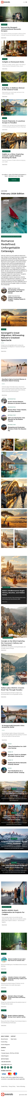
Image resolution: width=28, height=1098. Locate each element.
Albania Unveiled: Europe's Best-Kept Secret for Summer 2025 (17, 959)
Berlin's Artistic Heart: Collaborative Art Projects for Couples (13, 912)
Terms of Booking (21, 1086)
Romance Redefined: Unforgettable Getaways (10, 246)
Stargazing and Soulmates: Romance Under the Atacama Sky (17, 429)
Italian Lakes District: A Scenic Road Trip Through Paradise (12, 689)
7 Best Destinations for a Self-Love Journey (17, 747)
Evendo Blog (4, 1041)
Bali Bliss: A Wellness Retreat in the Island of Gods (13, 89)
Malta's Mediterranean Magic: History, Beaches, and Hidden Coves (13, 593)
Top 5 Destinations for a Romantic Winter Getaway (16, 771)
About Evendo (4, 1039)
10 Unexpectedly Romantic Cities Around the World (13, 726)
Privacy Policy (12, 1086)
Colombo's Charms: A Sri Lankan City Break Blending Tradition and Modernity (17, 979)
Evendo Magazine (5, 1044)
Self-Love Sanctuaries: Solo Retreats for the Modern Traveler (16, 419)
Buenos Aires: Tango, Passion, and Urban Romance (17, 410)
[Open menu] (26, 2)
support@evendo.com (6, 1064)
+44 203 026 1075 (6, 1061)
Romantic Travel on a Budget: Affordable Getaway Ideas (17, 755)
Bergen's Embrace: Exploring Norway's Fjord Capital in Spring (16, 1016)
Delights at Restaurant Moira (13, 62)
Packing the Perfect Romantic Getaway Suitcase (17, 763)
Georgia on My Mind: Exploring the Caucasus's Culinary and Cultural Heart (13, 643)
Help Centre (14, 1039)
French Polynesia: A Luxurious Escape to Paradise (13, 122)
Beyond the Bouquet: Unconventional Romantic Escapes (11, 29)
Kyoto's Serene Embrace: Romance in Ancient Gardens (17, 402)
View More (4, 68)
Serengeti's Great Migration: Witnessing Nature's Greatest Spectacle (12, 336)
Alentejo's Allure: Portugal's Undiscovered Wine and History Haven (16, 997)
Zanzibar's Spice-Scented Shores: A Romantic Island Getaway (14, 380)
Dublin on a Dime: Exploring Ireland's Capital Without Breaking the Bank (12, 156)
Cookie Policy (4, 1086)
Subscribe (14, 179)
